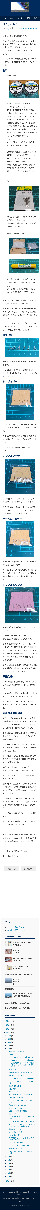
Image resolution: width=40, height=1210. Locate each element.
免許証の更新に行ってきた (18, 1148)
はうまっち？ (13, 1092)
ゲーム (20, 18)
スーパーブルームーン (16, 1051)
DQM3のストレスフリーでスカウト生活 (23, 943)
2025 (7, 1025)
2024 (7, 1028)
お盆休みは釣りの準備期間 (18, 1111)
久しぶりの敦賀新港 (16, 981)
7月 (8, 1156)
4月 (8, 1166)
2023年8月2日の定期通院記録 (19, 1145)
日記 (28, 18)
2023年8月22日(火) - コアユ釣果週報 (21, 1078)
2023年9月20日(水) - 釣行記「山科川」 (22, 959)
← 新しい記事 (11, 868)
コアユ (32, 28)
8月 (8, 1048)
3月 (8, 1169)
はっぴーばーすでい (16, 1108)
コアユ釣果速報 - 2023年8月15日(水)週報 (21, 1101)
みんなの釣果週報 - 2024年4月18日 (17, 1003)
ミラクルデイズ (14, 1069)
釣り (11, 18)
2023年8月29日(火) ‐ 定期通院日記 (21, 1057)
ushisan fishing (24, 28)
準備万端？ (12, 1089)
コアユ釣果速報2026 (15, 927)
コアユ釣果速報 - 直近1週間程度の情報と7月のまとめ (21, 1139)
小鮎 (35, 28)
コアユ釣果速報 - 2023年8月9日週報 (21, 1121)
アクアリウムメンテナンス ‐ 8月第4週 (21, 1082)
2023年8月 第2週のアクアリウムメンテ (21, 1118)
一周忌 (11, 1054)
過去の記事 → (28, 868)
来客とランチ (13, 1114)
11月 (9, 1039)
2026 (7, 1021)
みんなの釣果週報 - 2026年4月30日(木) (18, 974)
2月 (8, 1173)
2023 (7, 1032)
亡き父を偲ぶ (9, 989)
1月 (8, 1176)
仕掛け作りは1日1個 (16, 1097)
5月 (8, 1163)
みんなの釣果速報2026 (16, 930)
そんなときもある (15, 1086)
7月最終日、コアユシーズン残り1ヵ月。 (21, 1152)
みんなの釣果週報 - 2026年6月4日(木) (18, 1008)
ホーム (3, 18)
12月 (9, 1035)
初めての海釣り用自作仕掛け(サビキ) (22, 1072)
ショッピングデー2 (15, 1132)
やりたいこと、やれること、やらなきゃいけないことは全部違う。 (22, 1125)
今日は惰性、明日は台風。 (18, 1105)
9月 (8, 1045)
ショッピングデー (15, 1135)
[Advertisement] (20, 894)
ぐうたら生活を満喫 (16, 1142)
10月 (9, 1042)
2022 (7, 1181)
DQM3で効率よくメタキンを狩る (20, 967)
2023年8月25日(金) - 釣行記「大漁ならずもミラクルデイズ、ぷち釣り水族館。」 (21, 1065)
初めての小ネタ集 (15, 1129)
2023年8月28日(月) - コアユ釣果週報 (21, 1060)
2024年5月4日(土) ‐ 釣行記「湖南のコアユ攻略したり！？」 (22, 995)
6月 (8, 1160)
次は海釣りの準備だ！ (16, 1075)
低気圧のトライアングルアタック (20, 1094)
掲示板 (36, 18)
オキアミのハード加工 (17, 951)
